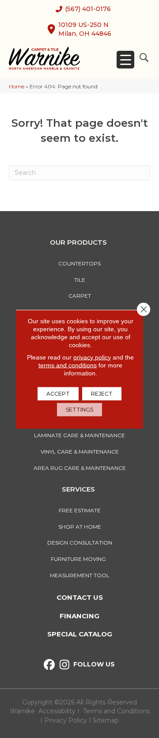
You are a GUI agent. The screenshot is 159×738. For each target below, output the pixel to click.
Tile (79, 279)
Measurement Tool (80, 575)
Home (16, 86)
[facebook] (49, 665)
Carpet (79, 295)
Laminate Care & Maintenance (79, 435)
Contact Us (80, 597)
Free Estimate (80, 510)
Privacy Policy (66, 720)
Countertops (79, 263)
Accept (58, 393)
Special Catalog (79, 634)
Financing (79, 616)
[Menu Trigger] (125, 59)
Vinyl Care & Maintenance (80, 451)
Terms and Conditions (116, 711)
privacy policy (92, 356)
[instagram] (65, 665)
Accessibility (57, 711)
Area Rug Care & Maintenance (80, 468)
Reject (102, 393)
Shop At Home (79, 526)
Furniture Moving (80, 559)
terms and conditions (67, 364)
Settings (79, 409)
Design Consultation (79, 542)
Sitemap (106, 720)
